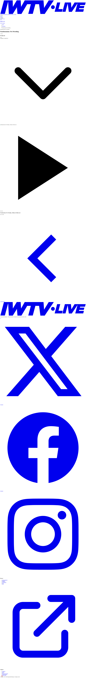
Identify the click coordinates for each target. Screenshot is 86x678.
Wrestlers (3, 581)
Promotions (5, 14)
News (11, 14)
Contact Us (3, 671)
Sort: (1, 37)
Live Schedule (4, 582)
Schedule (8, 14)
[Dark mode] (2, 15)
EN (1, 16)
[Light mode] (0, 15)
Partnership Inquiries (5, 673)
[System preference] (1, 15)
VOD (3, 14)
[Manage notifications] (2, 676)
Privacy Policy (4, 675)
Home (1, 14)
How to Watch (14, 14)
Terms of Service (4, 674)
